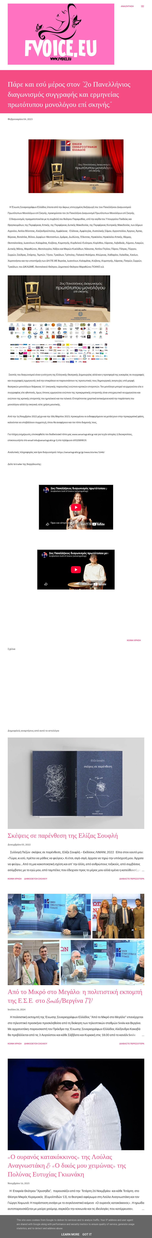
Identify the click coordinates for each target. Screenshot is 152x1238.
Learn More (70, 1234)
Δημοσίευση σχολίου (35, 878)
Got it (87, 1234)
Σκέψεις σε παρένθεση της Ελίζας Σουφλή (63, 835)
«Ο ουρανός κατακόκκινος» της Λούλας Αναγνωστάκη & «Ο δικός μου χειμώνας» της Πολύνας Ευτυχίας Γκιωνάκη (67, 1165)
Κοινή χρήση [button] (134, 640)
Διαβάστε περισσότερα (131, 878)
